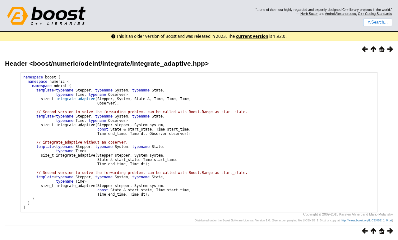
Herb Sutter (309, 14)
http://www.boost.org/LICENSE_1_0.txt (366, 220)
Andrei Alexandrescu (340, 14)
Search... (379, 22)
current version (252, 36)
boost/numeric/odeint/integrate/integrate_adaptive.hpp (119, 63)
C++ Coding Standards (375, 14)
